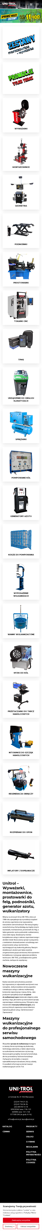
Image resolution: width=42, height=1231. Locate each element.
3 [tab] (15, 19)
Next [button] (39, 16)
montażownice (17, 892)
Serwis (30, 1132)
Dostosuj (8, 1226)
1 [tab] (9, 19)
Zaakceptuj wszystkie (21, 1220)
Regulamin (32, 1147)
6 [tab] (24, 19)
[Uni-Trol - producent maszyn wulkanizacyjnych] (12, 4)
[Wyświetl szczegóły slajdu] (21, 16)
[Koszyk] (31, 4)
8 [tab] (30, 19)
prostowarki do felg (30, 930)
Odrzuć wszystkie (28, 1226)
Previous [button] (2, 16)
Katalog (7, 1126)
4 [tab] (18, 19)
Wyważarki (13, 888)
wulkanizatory (33, 932)
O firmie (30, 1142)
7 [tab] (27, 19)
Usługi (29, 1137)
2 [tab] (12, 19)
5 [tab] (21, 19)
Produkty (31, 1126)
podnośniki (23, 932)
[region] (21, 1217)
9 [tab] (33, 19)
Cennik (6, 1132)
